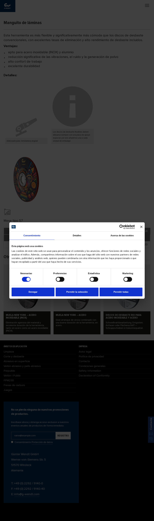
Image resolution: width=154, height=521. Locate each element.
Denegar (33, 292)
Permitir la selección (77, 292)
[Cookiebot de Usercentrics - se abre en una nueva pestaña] (121, 227)
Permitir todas (121, 292)
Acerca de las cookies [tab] (122, 235)
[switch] (60, 279)
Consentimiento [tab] (31, 235)
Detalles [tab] (77, 235)
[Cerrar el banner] (141, 227)
